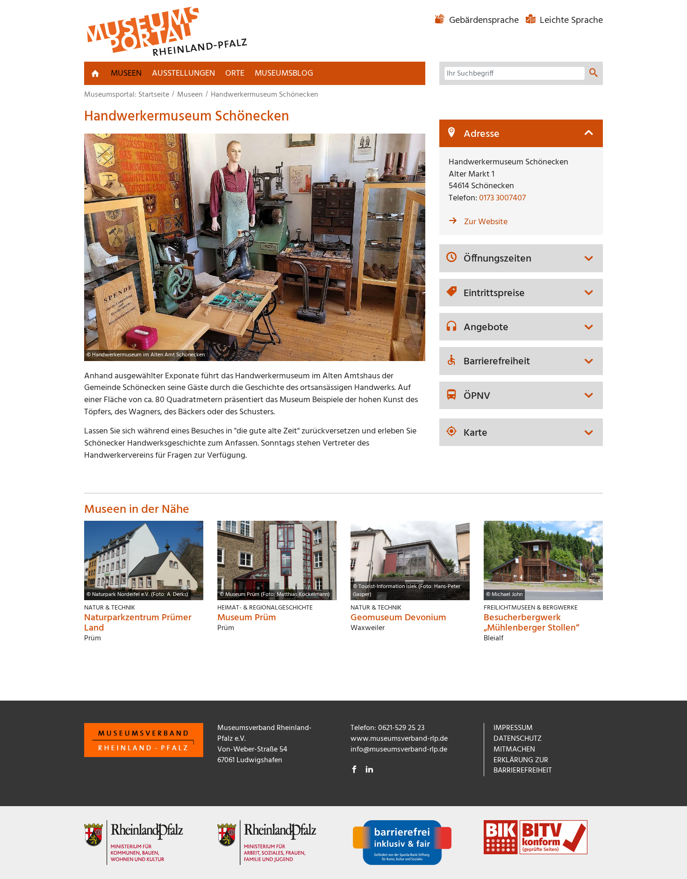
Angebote (486, 328)
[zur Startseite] (95, 73)
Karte (475, 433)
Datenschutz (518, 739)
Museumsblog (284, 73)
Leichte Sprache (570, 20)
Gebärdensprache (484, 20)
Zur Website (486, 222)
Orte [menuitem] (234, 73)
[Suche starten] (594, 73)
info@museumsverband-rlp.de (399, 750)
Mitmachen (514, 750)
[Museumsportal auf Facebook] (354, 771)
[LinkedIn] (369, 771)
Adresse (482, 134)
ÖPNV (477, 396)
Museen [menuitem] (126, 73)
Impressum (513, 728)
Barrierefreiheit (497, 362)
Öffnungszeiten (497, 259)
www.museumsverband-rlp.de (399, 739)
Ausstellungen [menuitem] (183, 73)
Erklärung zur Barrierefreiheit (523, 765)
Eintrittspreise (494, 294)
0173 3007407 (502, 198)
